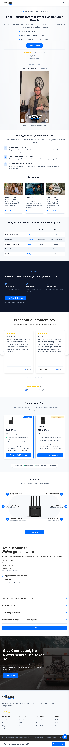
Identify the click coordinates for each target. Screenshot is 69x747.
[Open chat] (64, 736)
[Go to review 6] (35, 377)
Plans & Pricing (23, 720)
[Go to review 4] (32, 377)
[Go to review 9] (39, 377)
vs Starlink (56, 720)
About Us (5, 720)
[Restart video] (22, 120)
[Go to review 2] (29, 377)
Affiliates (4, 729)
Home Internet (40, 720)
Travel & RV (39, 726)
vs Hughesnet (57, 723)
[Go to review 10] (41, 377)
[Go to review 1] (27, 377)
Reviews (21, 726)
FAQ (20, 723)
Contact (4, 723)
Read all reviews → (34, 58)
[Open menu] (63, 3)
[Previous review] (2, 353)
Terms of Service (51, 737)
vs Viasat (55, 726)
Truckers (39, 723)
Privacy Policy (39, 737)
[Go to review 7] (36, 377)
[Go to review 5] (33, 377)
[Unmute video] (46, 120)
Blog (3, 726)
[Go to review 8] (38, 377)
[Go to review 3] (30, 377)
